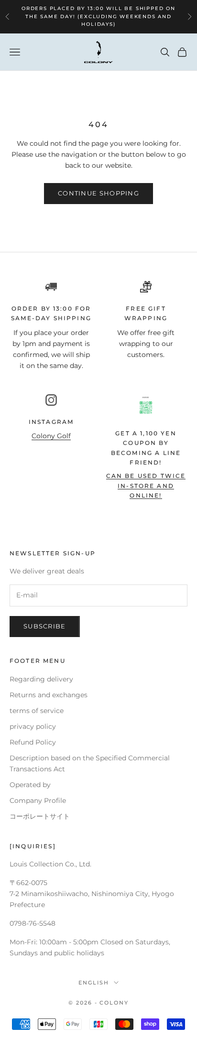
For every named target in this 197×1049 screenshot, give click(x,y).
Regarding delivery (41, 679)
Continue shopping (98, 193)
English (93, 982)
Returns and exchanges (49, 695)
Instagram (51, 421)
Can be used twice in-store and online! (146, 485)
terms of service (37, 710)
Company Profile (38, 800)
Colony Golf (51, 436)
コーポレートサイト (40, 816)
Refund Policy (33, 742)
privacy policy (33, 726)
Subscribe (44, 626)
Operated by (30, 784)
